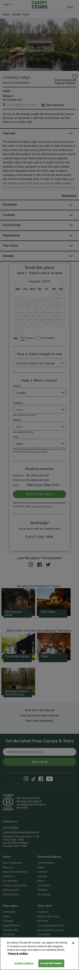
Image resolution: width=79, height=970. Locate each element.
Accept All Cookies (51, 963)
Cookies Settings (23, 963)
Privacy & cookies (18, 953)
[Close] (73, 943)
